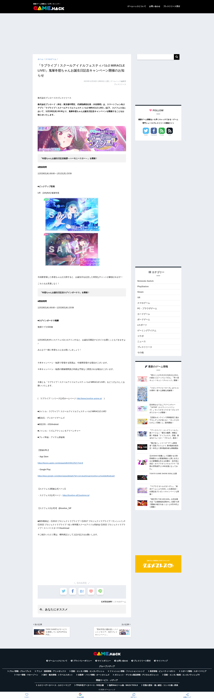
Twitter (146, 135)
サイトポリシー (104, 661)
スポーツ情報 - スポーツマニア (194, 671)
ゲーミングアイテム (146, 330)
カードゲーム (143, 314)
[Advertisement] (107, 32)
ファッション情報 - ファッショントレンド (127, 671)
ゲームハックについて (136, 6)
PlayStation (143, 286)
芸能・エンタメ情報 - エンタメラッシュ (87, 671)
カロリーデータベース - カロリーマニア (54, 685)
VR (138, 297)
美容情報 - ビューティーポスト (163, 671)
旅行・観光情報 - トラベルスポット (58, 675)
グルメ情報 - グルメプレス (20, 671)
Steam (140, 292)
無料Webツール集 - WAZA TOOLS (123, 685)
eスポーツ (142, 325)
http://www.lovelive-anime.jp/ (89, 398)
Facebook (154, 135)
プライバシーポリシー (82, 661)
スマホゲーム (120, 602)
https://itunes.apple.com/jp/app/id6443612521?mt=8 (60, 463)
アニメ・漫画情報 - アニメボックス (51, 671)
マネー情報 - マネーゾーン (27, 675)
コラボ (140, 336)
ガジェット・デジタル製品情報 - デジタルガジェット (137, 675)
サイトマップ (162, 661)
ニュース (141, 341)
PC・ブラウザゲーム (147, 308)
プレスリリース (144, 347)
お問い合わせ (154, 6)
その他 (140, 352)
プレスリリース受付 (171, 6)
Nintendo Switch (145, 281)
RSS (169, 135)
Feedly (162, 135)
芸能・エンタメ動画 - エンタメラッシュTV (182, 675)
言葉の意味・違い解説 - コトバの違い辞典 (160, 685)
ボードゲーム (143, 319)
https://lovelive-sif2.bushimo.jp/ (76, 495)
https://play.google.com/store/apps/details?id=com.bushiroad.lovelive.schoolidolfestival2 (76, 476)
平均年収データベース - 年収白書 (90, 685)
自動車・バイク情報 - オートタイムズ (93, 675)
